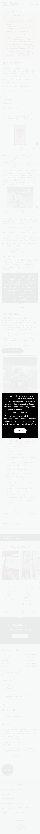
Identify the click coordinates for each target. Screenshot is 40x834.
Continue (20, 431)
